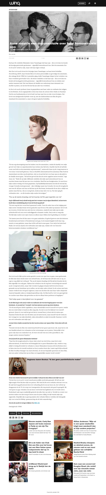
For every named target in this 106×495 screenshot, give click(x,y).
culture (12, 413)
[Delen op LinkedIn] (79, 58)
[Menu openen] (95, 3)
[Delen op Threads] (85, 58)
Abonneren (82, 3)
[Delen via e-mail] (82, 58)
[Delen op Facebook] (77, 58)
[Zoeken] (89, 3)
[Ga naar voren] (14, 3)
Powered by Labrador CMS (53, 492)
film (19, 413)
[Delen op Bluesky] (87, 58)
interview (26, 413)
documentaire (36, 413)
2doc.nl (36, 403)
